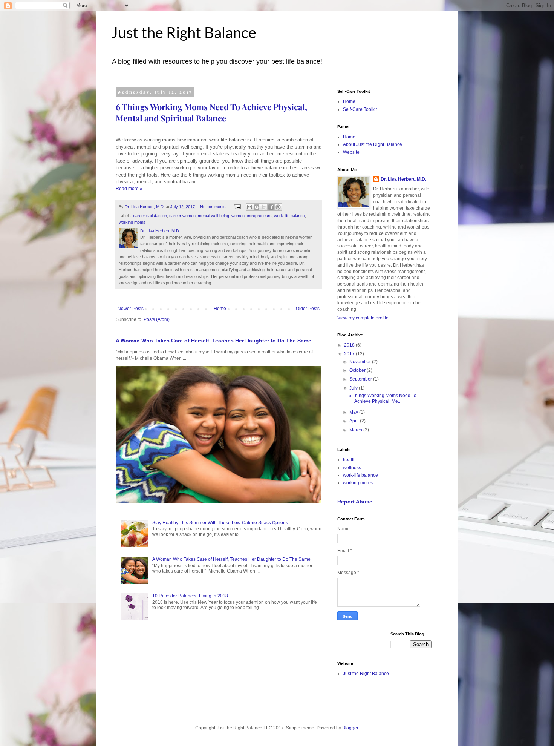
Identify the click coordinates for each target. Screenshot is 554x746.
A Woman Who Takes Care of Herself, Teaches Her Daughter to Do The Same (213, 341)
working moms (132, 222)
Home (220, 308)
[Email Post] (237, 206)
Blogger (350, 728)
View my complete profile (363, 318)
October (358, 370)
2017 (350, 353)
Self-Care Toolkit (360, 109)
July (354, 388)
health (349, 459)
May (354, 412)
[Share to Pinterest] (278, 207)
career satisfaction (150, 215)
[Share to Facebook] (271, 207)
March (356, 430)
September (361, 379)
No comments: (214, 206)
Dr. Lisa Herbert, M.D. (403, 179)
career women (182, 215)
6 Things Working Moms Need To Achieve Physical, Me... (382, 398)
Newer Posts (131, 308)
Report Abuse (354, 502)
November (360, 361)
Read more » (129, 188)
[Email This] (249, 207)
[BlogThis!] (256, 207)
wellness (352, 467)
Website (351, 152)
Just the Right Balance (183, 32)
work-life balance (289, 215)
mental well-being (213, 215)
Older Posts (308, 308)
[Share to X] (264, 207)
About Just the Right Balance (372, 144)
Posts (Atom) (157, 319)
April (354, 421)
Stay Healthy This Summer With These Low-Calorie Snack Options (220, 522)
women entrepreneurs (251, 215)
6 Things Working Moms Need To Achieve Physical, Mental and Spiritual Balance (211, 112)
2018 (350, 345)
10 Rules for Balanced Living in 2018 (190, 596)
